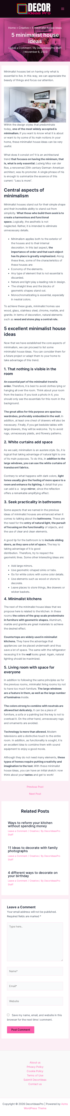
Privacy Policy (35, 1066)
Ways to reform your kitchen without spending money (30, 824)
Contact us (35, 1084)
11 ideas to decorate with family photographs (33, 849)
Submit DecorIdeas (35, 1079)
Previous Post (35, 787)
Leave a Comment (20, 48)
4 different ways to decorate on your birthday (33, 874)
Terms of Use (35, 1075)
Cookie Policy (35, 1071)
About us (35, 1062)
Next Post (35, 794)
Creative (34, 831)
